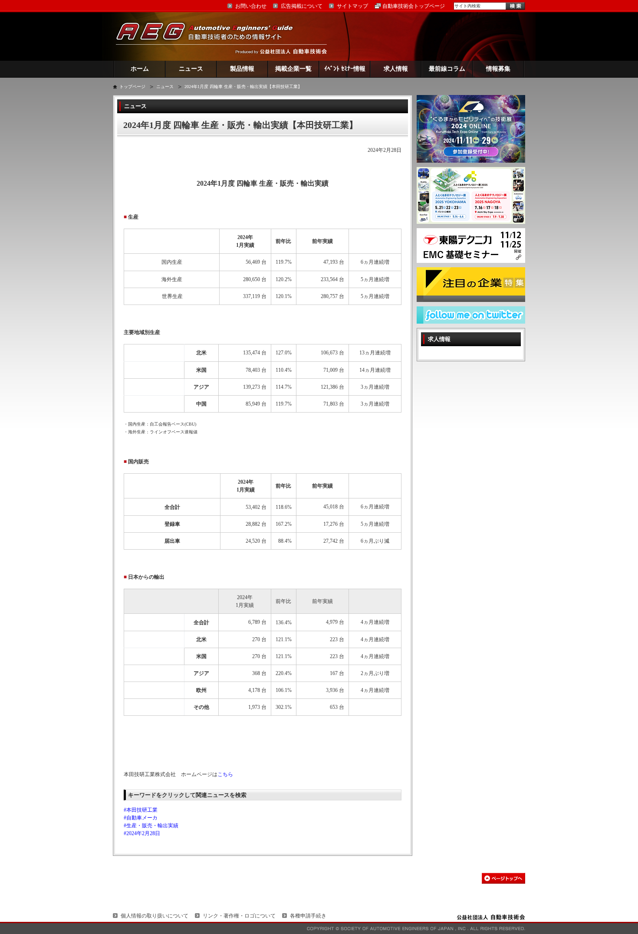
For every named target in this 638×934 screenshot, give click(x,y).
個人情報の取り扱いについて (154, 916)
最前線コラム (447, 69)
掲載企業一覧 (293, 69)
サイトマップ (352, 6)
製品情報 (242, 69)
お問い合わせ (250, 6)
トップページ (132, 86)
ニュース (191, 69)
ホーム (140, 69)
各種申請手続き (308, 916)
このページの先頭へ (503, 878)
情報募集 (498, 69)
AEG (210, 36)
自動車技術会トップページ (413, 6)
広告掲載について (301, 6)
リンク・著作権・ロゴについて (239, 916)
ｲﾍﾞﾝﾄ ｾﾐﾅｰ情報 (344, 69)
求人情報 (396, 69)
